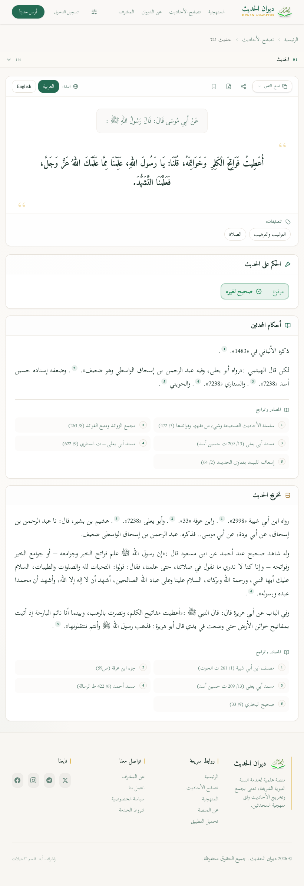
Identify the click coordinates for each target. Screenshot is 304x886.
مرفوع (278, 291)
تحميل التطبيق (204, 821)
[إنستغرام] (33, 780)
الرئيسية (291, 39)
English (24, 86)
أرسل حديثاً (28, 11)
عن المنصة (208, 809)
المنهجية (216, 11)
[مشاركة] (244, 86)
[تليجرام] (49, 780)
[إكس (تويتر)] (65, 780)
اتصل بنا (137, 787)
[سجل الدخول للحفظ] (214, 86)
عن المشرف (133, 776)
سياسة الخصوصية (128, 798)
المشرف (126, 11)
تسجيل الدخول (66, 11)
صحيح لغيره (239, 291)
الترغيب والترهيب (270, 234)
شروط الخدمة (132, 809)
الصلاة (235, 234)
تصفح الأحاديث (185, 11)
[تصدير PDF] (229, 86)
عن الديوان (152, 11)
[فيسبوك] (17, 780)
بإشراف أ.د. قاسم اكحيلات (34, 859)
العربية (48, 86)
